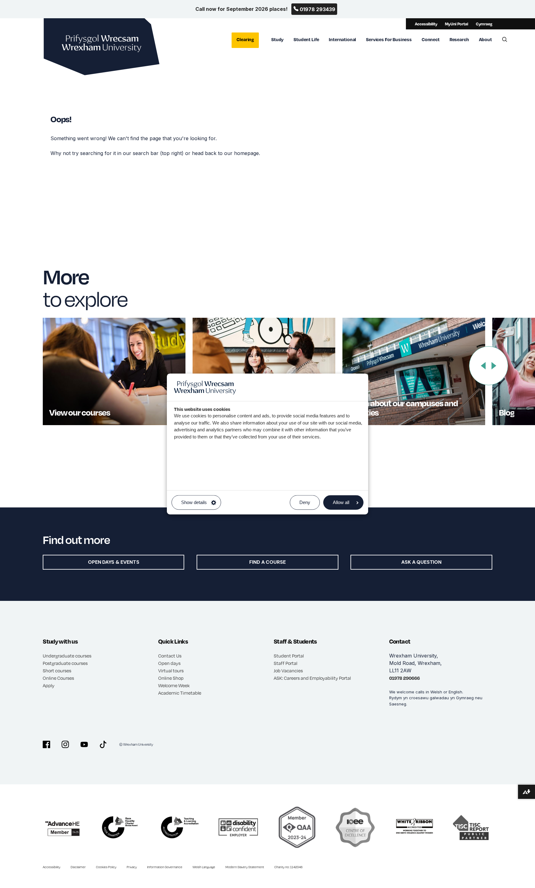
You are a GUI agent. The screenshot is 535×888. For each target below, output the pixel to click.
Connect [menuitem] (431, 39)
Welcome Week (174, 685)
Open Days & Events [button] (113, 562)
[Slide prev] (483, 365)
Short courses (57, 670)
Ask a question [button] (421, 562)
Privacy (132, 867)
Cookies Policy (106, 867)
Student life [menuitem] (306, 39)
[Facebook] (46, 744)
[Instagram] (65, 744)
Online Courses (58, 678)
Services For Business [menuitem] (389, 39)
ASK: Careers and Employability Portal (312, 678)
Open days (169, 663)
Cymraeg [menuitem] (484, 23)
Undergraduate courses (67, 656)
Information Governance (164, 867)
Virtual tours (171, 670)
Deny (304, 502)
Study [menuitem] (277, 39)
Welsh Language (204, 867)
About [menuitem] (485, 39)
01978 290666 (404, 678)
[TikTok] (103, 744)
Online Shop (171, 678)
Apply (48, 685)
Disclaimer (78, 867)
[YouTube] (84, 744)
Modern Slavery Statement (244, 867)
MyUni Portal (456, 23)
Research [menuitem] (459, 39)
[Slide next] (493, 365)
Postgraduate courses (65, 663)
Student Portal (289, 656)
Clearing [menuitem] (245, 39)
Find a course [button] (267, 562)
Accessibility (426, 23)
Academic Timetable (179, 693)
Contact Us (169, 656)
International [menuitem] (342, 39)
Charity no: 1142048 (288, 867)
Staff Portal (285, 663)
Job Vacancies (288, 670)
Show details (194, 502)
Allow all (341, 502)
